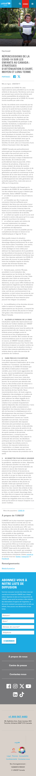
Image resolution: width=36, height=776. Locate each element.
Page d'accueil (6, 51)
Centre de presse (18, 665)
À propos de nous (17, 656)
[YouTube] (27, 684)
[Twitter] (19, 76)
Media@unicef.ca (8, 568)
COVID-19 (21, 510)
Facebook (5, 559)
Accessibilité (23, 756)
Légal (9, 756)
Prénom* (6, 615)
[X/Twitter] (20, 684)
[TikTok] (20, 692)
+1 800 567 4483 (17, 716)
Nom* (5, 621)
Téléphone (7, 633)
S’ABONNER (9, 641)
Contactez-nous (18, 674)
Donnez (25, 4)
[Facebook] (14, 76)
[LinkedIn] (14, 692)
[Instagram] (14, 684)
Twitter (18, 557)
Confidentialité (11, 759)
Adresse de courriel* (11, 627)
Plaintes (15, 756)
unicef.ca (29, 554)
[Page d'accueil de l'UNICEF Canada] (17, 743)
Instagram (25, 557)
